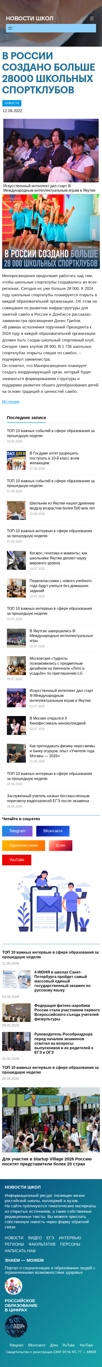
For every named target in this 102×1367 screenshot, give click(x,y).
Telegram (17, 831)
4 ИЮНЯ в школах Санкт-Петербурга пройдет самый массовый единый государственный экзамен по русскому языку (62, 981)
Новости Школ (29, 18)
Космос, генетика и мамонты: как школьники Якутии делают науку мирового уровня (58, 558)
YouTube (16, 860)
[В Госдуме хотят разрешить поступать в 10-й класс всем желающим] (16, 461)
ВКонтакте (52, 831)
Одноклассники (23, 845)
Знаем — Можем (24, 1260)
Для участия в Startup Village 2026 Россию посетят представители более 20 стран (47, 1162)
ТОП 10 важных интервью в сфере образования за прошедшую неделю (50, 954)
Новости (12, 103)
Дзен (60, 845)
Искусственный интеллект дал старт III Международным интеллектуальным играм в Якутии (49, 188)
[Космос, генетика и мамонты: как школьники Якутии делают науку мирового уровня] (16, 561)
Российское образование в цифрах (21, 1305)
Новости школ (23, 1187)
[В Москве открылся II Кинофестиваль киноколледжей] (16, 726)
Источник (10, 401)
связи (10, 1227)
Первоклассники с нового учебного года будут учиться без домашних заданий (61, 586)
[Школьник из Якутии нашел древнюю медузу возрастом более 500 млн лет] (16, 511)
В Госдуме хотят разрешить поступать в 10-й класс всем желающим (54, 458)
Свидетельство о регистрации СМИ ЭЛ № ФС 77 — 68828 (51, 1352)
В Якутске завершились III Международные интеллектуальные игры (61, 636)
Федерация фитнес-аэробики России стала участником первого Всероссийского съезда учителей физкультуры (67, 1012)
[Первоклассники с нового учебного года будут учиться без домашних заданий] (16, 589)
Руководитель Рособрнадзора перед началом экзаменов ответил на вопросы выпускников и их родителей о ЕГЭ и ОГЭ (63, 1043)
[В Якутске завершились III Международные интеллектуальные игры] (16, 639)
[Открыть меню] (92, 18)
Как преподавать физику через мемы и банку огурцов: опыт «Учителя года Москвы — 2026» (62, 751)
